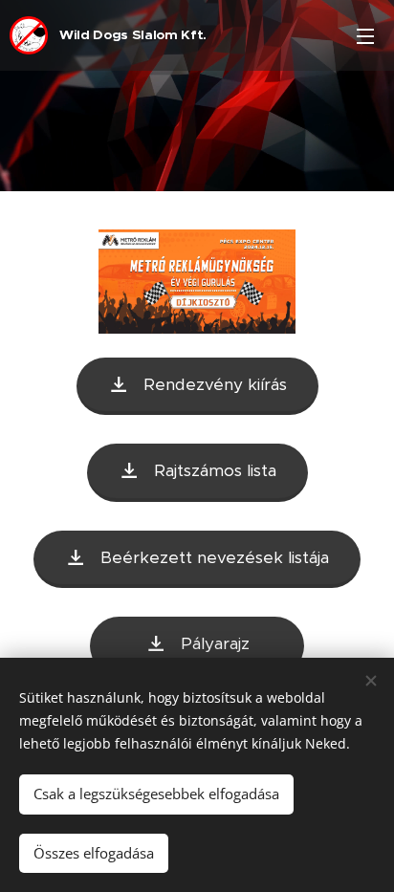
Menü (365, 35)
